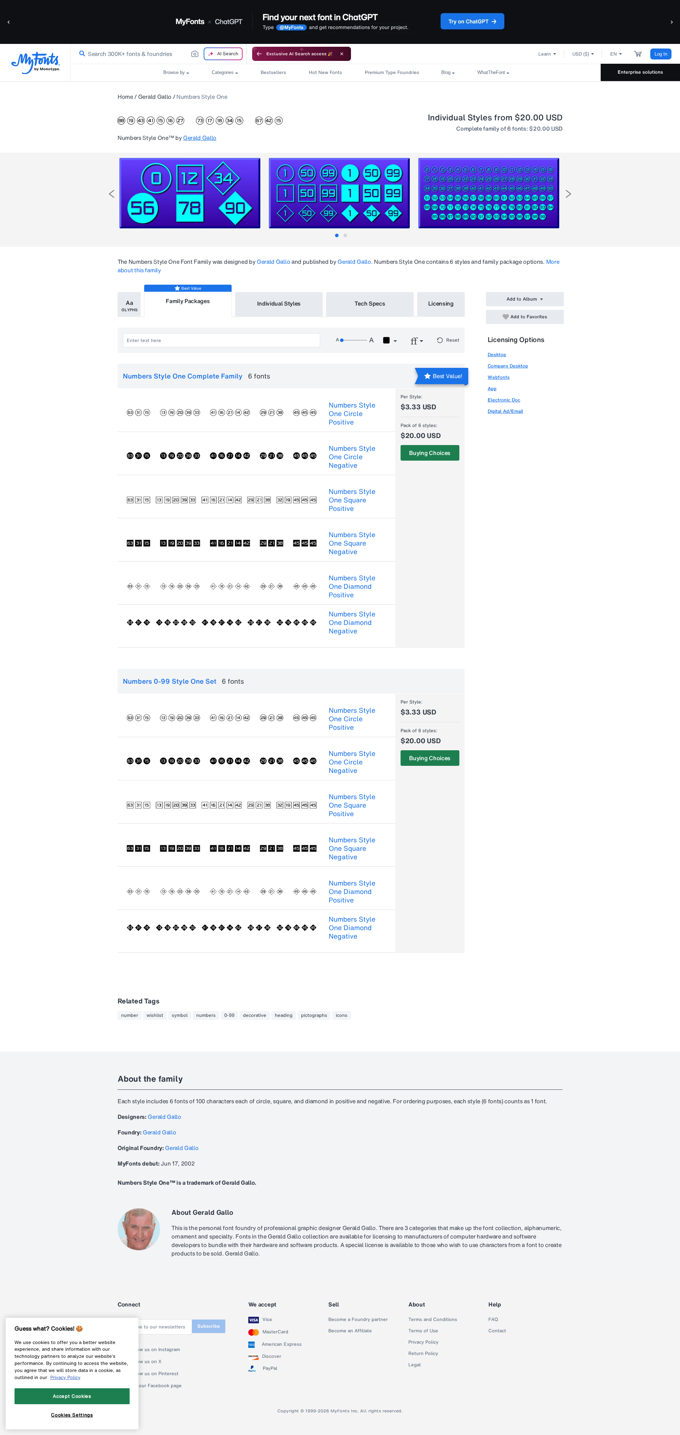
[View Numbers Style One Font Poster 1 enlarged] (189, 193)
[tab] (337, 235)
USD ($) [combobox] (580, 54)
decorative (254, 1015)
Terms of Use (423, 1331)
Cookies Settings (72, 1414)
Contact (497, 1331)
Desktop (497, 354)
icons (341, 1015)
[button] (9, 21)
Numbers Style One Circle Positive (352, 413)
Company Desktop (508, 366)
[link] (81, 54)
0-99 (229, 1015)
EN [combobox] (613, 54)
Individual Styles (279, 303)
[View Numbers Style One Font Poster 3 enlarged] (488, 193)
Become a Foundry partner (358, 1319)
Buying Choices (429, 453)
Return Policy (423, 1353)
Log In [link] (660, 54)
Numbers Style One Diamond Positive (352, 586)
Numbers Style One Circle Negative (352, 456)
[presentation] (111, 194)
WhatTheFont (491, 72)
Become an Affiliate (350, 1331)
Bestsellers (273, 72)
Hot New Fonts (325, 72)
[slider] (353, 340)
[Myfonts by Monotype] (35, 63)
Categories (223, 72)
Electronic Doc (504, 400)
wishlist (155, 1015)
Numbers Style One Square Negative (352, 543)
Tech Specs (370, 303)
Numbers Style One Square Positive (352, 499)
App (492, 388)
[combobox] (158, 54)
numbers (206, 1015)
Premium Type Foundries (392, 72)
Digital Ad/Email (505, 411)
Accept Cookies (72, 1396)
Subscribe (208, 1326)
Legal (414, 1365)
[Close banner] (342, 53)
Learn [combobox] (544, 54)
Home (125, 96)
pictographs (314, 1015)
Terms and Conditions (432, 1319)
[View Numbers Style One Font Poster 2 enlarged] (339, 193)
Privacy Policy (423, 1342)
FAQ (493, 1319)
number (129, 1015)
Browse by (174, 72)
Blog (445, 72)
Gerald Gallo (154, 96)
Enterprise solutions (640, 72)
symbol (180, 1015)
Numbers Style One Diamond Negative (352, 622)
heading (284, 1015)
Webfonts (499, 377)
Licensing (441, 303)
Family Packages (188, 301)
